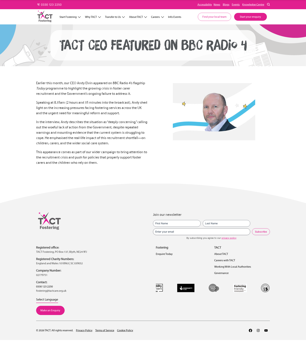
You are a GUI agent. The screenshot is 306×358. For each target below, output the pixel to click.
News (217, 4)
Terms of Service (104, 330)
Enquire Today (164, 254)
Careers (155, 17)
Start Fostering (68, 17)
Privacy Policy (84, 330)
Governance (221, 273)
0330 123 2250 (51, 4)
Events (236, 4)
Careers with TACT (224, 260)
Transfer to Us (113, 17)
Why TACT (91, 17)
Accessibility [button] (204, 4)
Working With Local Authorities (232, 266)
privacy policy (229, 238)
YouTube (266, 330)
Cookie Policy (125, 330)
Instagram (258, 330)
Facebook (250, 330)
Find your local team (214, 16)
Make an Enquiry (50, 310)
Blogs (226, 4)
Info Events (174, 17)
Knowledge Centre (253, 4)
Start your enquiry (250, 16)
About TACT (136, 17)
